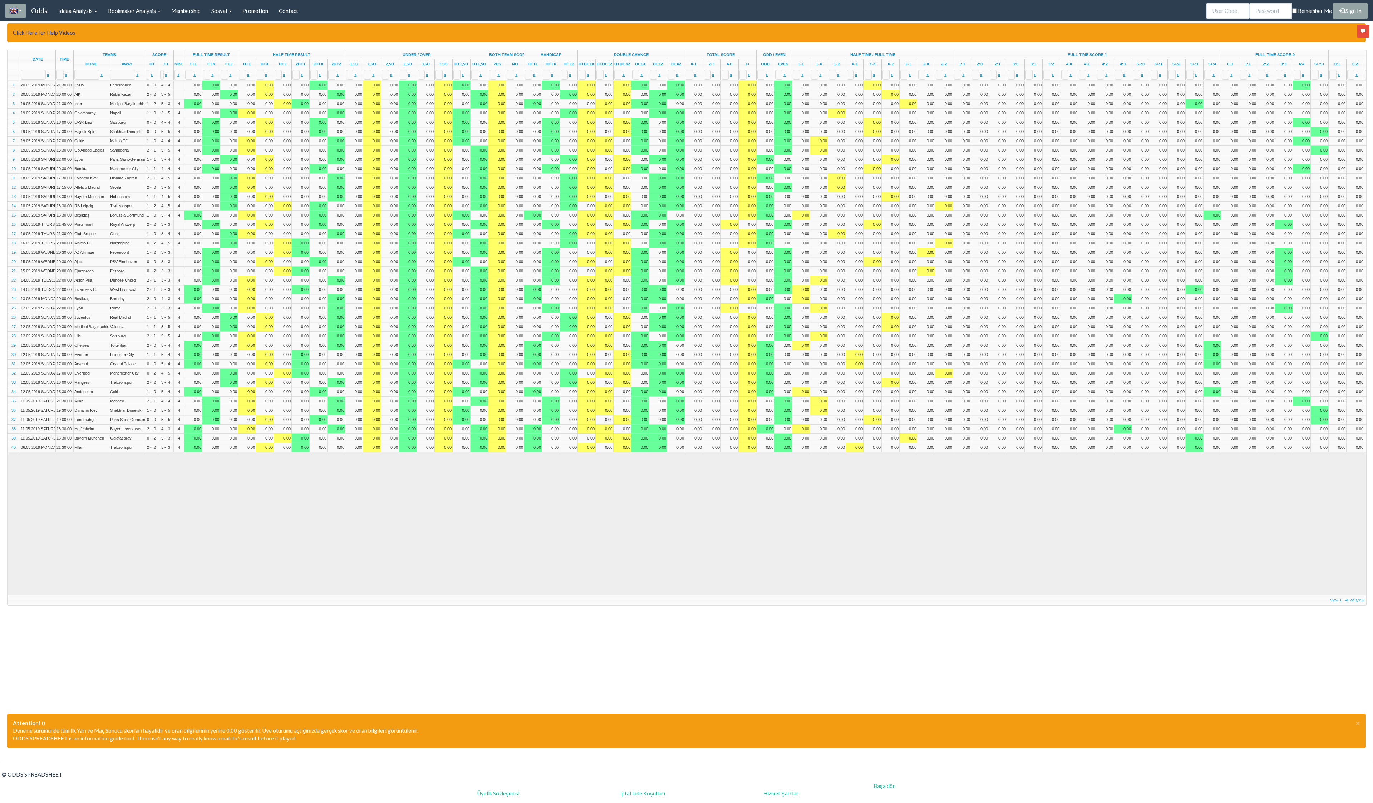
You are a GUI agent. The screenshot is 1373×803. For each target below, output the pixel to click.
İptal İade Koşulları (642, 793)
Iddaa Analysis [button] (76, 11)
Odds (39, 10)
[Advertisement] (221, 656)
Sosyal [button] (219, 11)
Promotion (255, 11)
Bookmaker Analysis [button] (132, 11)
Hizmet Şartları (781, 793)
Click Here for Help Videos (44, 32)
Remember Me (1314, 11)
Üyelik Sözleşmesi (498, 793)
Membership (186, 11)
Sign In (1353, 11)
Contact (288, 11)
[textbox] (33, 75)
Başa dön (884, 786)
